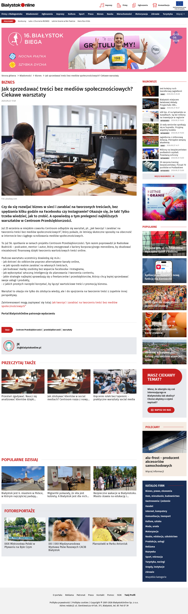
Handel (149, 506)
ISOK (119, 595)
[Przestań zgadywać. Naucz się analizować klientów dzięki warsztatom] (23, 381)
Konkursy (22, 21)
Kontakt (100, 595)
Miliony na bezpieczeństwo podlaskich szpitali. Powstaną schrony (173, 152)
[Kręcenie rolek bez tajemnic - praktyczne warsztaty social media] (114, 381)
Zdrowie (155, 14)
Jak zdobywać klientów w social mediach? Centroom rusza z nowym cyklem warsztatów (68, 398)
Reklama (150, 546)
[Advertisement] (69, 429)
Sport (81, 14)
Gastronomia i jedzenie (157, 501)
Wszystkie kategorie (155, 577)
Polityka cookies (80, 602)
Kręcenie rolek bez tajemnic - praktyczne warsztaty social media (114, 398)
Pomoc (110, 595)
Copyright (95, 602)
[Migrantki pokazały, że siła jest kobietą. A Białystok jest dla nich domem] (68, 478)
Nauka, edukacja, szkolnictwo (161, 536)
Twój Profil (130, 595)
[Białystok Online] (18, 5)
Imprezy (108, 5)
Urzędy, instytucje (154, 566)
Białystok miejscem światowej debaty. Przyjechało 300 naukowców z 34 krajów (171, 102)
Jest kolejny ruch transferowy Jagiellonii (171, 89)
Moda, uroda (152, 526)
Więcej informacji (154, 471)
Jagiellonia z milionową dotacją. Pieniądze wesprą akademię (173, 140)
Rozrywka (150, 551)
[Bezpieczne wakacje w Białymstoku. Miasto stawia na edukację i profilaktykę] (114, 478)
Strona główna (8, 75)
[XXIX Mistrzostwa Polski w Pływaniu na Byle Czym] (25, 529)
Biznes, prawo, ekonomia (158, 491)
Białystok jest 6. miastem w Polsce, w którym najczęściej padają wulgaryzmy (22, 495)
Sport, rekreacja (154, 556)
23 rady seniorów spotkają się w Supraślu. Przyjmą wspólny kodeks (173, 127)
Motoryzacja (141, 14)
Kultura (71, 14)
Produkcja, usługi (154, 541)
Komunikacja (163, 5)
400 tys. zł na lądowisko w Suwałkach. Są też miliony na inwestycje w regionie (173, 115)
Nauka (110, 14)
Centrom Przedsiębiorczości (29, 330)
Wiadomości (32, 14)
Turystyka (168, 14)
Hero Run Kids (84, 21)
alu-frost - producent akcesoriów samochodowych (162, 462)
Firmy (125, 5)
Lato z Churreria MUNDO (38, 21)
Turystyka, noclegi (155, 561)
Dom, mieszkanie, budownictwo (162, 496)
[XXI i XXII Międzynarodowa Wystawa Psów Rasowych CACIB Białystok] (69, 529)
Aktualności (165, 120)
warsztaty (67, 330)
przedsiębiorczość (52, 330)
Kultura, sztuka (153, 521)
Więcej (179, 14)
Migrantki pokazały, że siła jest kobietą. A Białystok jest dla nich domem (67, 495)
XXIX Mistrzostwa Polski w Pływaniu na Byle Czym (19, 545)
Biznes (100, 14)
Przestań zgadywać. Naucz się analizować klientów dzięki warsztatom (19, 398)
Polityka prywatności (60, 602)
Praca (90, 14)
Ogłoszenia (143, 5)
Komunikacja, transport (158, 516)
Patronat (81, 595)
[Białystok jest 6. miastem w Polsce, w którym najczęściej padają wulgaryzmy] (23, 478)
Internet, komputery (156, 511)
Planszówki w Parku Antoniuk (110, 543)
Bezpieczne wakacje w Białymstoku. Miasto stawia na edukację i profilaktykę (114, 495)
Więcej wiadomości (163, 176)
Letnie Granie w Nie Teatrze (63, 21)
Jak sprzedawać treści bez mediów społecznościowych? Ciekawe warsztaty (82, 75)
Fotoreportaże (19, 510)
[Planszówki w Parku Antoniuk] (113, 529)
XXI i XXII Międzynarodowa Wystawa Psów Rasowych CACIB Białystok (67, 547)
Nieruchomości (124, 14)
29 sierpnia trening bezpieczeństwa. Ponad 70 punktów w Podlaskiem (173, 165)
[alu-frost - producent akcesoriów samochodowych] (164, 442)
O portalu (57, 595)
